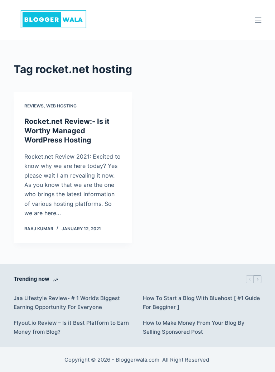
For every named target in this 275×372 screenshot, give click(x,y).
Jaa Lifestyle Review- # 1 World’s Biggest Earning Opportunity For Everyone (67, 302)
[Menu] (258, 20)
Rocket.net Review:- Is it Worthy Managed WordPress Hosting (67, 130)
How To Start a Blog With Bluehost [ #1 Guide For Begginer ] (201, 302)
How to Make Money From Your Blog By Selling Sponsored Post (194, 327)
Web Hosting (61, 105)
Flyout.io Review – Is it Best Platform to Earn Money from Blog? (71, 327)
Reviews (34, 105)
